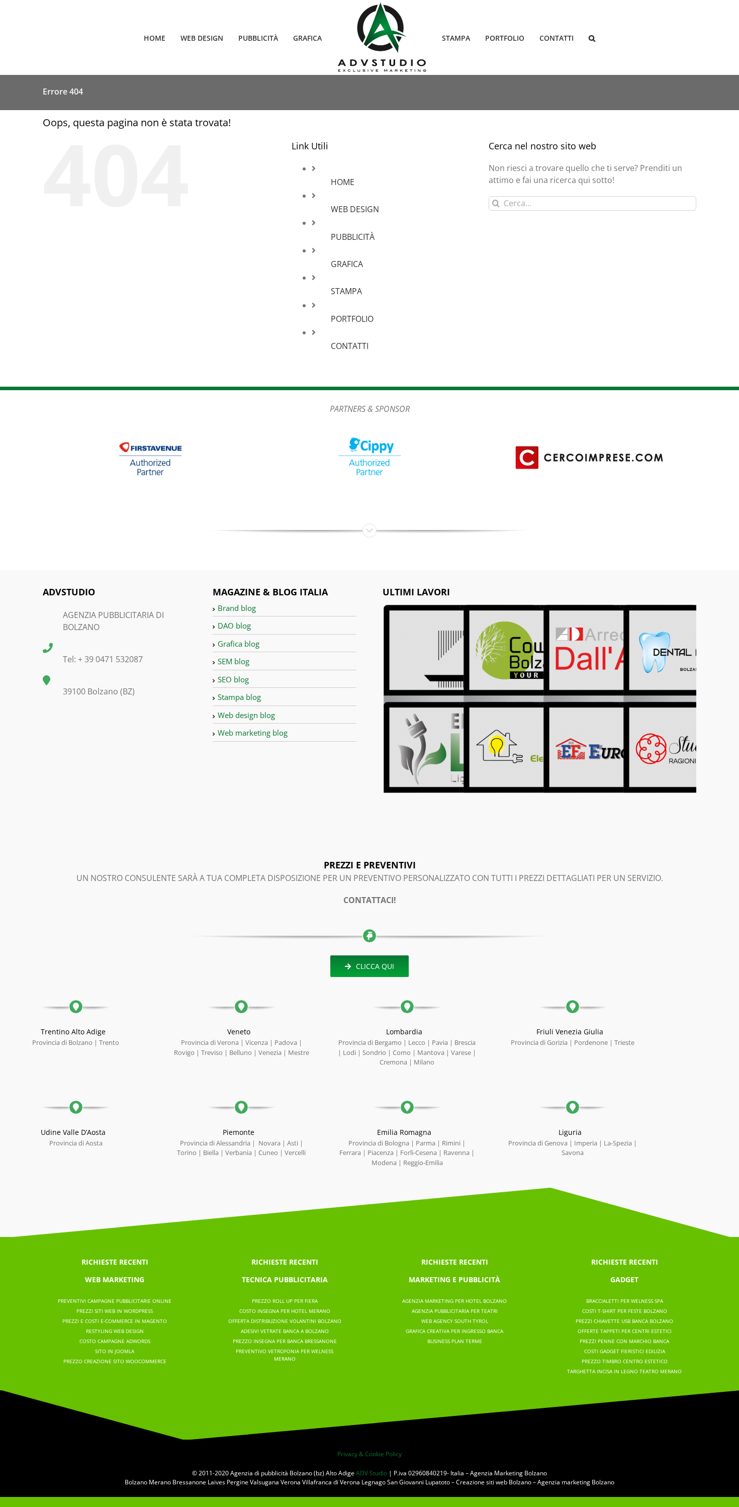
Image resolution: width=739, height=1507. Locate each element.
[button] (576, 37)
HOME (342, 182)
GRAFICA (347, 264)
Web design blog (246, 715)
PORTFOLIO (352, 318)
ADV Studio (371, 1473)
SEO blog (233, 679)
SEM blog (233, 661)
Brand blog (237, 608)
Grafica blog (238, 644)
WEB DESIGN (355, 209)
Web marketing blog (253, 733)
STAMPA (346, 291)
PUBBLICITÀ (353, 236)
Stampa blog (239, 697)
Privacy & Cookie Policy (369, 1454)
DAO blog (234, 625)
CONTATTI (349, 345)
